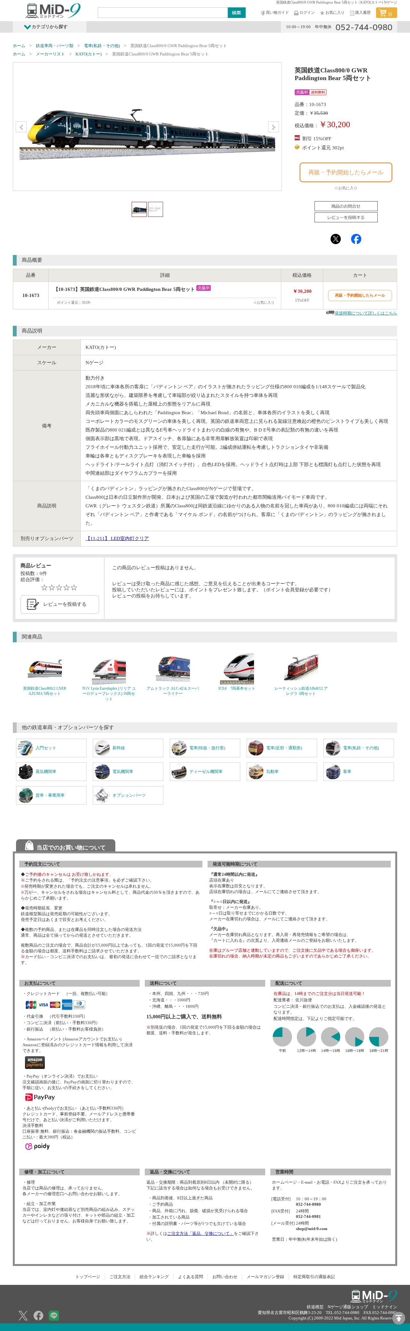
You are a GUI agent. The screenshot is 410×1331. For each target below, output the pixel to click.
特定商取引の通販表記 (314, 1276)
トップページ (87, 1276)
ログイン (307, 12)
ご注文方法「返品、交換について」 (200, 1233)
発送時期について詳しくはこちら (366, 313)
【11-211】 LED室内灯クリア (117, 538)
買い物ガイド (277, 12)
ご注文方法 (120, 1276)
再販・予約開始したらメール (345, 172)
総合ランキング (154, 1276)
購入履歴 (363, 12)
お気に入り (335, 12)
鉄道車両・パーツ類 (54, 45)
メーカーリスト (50, 54)
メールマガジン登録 (265, 1276)
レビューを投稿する (64, 604)
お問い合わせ (224, 1276)
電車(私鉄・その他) (102, 45)
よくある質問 (190, 1276)
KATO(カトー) (89, 54)
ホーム (19, 45)
